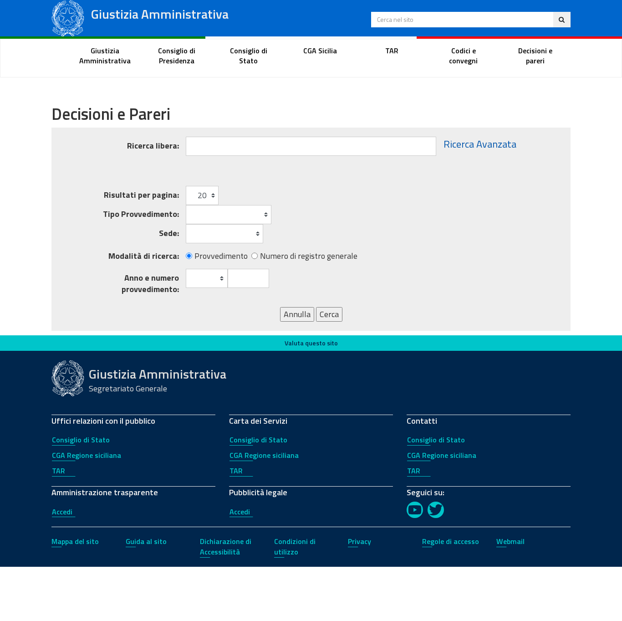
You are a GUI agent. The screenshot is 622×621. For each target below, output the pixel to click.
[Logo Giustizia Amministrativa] (67, 17)
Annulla (297, 314)
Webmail (510, 541)
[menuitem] (105, 56)
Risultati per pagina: (141, 195)
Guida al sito (146, 541)
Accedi (62, 511)
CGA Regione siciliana (86, 455)
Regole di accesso (450, 541)
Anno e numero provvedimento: (150, 283)
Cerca (329, 314)
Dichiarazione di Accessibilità (225, 546)
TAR (58, 470)
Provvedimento (221, 256)
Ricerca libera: (153, 145)
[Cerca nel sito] (562, 19)
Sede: (169, 233)
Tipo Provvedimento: (141, 214)
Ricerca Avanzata (480, 144)
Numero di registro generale (308, 256)
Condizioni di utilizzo (295, 546)
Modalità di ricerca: (143, 256)
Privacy (359, 541)
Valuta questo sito (311, 343)
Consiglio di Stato (81, 439)
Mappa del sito (75, 541)
